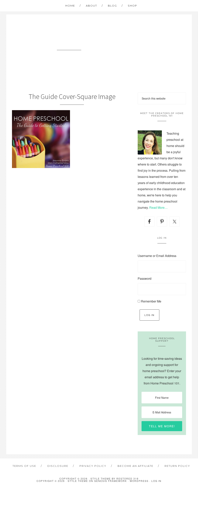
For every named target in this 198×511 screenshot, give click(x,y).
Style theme (100, 478)
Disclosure (57, 465)
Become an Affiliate (135, 465)
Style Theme (78, 480)
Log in (156, 480)
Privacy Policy (92, 465)
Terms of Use (24, 465)
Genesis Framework (110, 480)
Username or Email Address (157, 255)
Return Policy (177, 465)
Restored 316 (127, 478)
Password (144, 278)
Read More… (158, 207)
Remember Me (151, 301)
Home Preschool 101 (69, 42)
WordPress (139, 480)
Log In (149, 315)
